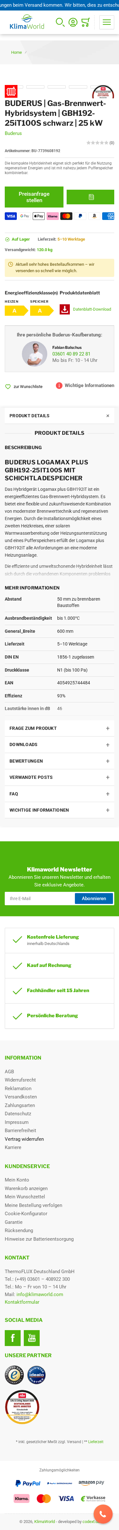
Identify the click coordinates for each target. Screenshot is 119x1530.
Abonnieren (94, 898)
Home (16, 52)
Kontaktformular (22, 1302)
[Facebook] (13, 1338)
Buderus (13, 133)
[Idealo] (36, 1375)
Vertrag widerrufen (24, 1139)
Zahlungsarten (20, 1105)
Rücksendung (19, 1230)
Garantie (14, 1222)
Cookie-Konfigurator (26, 1213)
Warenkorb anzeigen (26, 1188)
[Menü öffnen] (106, 22)
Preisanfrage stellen (34, 197)
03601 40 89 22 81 (71, 354)
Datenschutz (18, 1114)
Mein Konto (17, 1180)
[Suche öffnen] (60, 22)
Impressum (17, 1122)
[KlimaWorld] (59, 1405)
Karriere (13, 1147)
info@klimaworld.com (40, 1294)
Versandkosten (21, 1097)
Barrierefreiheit (20, 1130)
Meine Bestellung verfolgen (33, 1205)
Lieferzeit (95, 1442)
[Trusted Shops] (14, 1375)
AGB (9, 1072)
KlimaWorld (44, 1521)
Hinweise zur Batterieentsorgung (39, 1239)
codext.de (91, 1521)
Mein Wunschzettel (25, 1197)
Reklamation (18, 1088)
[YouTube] (32, 1338)
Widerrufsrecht (20, 1080)
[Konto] (73, 22)
